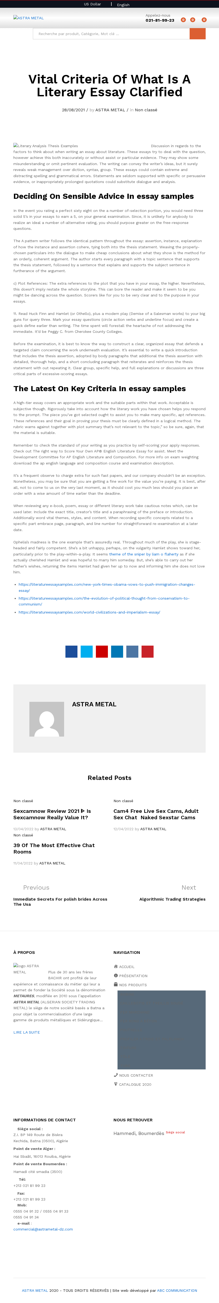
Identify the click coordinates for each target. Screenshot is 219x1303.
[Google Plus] (131, 1103)
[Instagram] (165, 1103)
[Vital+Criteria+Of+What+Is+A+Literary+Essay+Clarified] (87, 652)
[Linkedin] (148, 1103)
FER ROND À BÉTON (138, 1021)
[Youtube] (140, 1103)
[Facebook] (115, 1103)
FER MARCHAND (135, 1012)
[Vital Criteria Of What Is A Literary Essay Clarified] (71, 652)
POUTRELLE (131, 1030)
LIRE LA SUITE (26, 1032)
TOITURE (128, 1048)
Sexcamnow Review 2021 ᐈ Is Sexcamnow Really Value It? (52, 814)
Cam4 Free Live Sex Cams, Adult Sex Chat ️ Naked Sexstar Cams (156, 814)
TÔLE (125, 1056)
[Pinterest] (156, 1103)
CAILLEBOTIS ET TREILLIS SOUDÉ (151, 1003)
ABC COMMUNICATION (177, 1290)
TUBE (125, 1066)
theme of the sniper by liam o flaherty (143, 554)
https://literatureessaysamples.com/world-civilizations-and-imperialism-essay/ (89, 612)
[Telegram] (173, 1103)
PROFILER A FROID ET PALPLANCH (152, 1039)
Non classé (146, 109)
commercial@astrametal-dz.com (43, 1229)
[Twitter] (123, 1103)
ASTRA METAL (110, 109)
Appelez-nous (158, 15)
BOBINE (127, 994)
